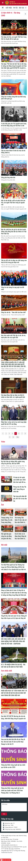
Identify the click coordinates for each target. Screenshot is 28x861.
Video (3, 441)
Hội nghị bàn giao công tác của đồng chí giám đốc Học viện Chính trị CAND (7, 537)
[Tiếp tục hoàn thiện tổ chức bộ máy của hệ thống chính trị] (14, 141)
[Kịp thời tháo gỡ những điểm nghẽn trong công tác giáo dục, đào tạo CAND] (14, 452)
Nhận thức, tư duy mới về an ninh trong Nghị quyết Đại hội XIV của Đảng (13, 423)
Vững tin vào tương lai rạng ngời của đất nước (12, 288)
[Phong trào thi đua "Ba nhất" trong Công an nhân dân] (6, 489)
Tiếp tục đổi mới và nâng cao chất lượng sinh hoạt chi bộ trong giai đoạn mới (14, 261)
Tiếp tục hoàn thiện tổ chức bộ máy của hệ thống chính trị (13, 151)
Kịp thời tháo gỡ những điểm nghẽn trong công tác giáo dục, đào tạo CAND (13, 462)
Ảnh (2, 504)
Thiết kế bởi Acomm (6, 852)
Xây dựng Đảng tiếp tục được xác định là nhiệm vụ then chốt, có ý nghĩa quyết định (13, 396)
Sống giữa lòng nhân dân (8, 177)
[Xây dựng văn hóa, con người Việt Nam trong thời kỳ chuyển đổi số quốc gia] (14, 27)
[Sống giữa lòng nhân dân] (14, 168)
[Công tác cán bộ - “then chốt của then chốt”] (14, 303)
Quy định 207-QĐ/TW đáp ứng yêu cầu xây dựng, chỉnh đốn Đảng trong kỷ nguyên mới (13, 717)
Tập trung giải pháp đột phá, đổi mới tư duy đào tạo (20, 498)
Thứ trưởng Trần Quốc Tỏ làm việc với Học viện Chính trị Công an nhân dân (21, 521)
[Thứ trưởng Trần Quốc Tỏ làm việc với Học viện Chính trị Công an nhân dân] (21, 512)
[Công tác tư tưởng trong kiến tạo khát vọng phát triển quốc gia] (14, 87)
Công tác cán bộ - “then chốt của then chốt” (13, 312)
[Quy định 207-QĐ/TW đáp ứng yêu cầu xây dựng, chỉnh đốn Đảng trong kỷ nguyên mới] (14, 706)
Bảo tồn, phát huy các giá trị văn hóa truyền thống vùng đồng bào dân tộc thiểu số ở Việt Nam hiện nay (13, 231)
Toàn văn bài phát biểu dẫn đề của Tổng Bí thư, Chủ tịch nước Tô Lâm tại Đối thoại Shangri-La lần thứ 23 (13, 741)
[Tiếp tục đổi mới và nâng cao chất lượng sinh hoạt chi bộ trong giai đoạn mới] (14, 251)
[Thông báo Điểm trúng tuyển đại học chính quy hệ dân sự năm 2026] (14, 755)
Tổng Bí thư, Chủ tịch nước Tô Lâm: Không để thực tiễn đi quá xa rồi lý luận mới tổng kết (14, 617)
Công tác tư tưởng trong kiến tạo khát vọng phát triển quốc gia (13, 97)
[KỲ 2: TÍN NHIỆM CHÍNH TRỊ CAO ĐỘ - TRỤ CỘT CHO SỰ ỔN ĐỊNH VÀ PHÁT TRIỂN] (14, 655)
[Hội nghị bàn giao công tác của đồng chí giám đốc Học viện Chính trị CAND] (7, 528)
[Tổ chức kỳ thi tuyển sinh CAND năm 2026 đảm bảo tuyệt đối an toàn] (6, 479)
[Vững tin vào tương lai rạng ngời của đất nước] (14, 278)
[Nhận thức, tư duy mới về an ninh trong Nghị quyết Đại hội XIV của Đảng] (14, 412)
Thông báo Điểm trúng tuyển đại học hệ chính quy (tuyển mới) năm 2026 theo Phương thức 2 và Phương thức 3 (12, 790)
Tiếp (17, 437)
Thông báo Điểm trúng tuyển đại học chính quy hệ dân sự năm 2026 (13, 766)
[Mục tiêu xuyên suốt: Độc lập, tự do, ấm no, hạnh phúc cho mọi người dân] (14, 326)
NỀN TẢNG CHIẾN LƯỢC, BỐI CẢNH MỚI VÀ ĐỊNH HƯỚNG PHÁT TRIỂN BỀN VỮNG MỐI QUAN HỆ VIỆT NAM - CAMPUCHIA (13, 641)
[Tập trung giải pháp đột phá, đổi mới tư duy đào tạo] (6, 498)
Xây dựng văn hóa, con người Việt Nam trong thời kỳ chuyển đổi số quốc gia (13, 38)
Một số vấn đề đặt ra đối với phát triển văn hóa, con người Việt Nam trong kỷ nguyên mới (13, 202)
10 (13, 437)
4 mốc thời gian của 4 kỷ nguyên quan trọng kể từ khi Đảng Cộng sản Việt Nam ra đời (13, 124)
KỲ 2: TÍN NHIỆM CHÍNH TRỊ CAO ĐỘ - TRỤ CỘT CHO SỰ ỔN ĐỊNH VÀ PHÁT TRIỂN (13, 665)
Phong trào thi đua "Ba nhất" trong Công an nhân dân (19, 489)
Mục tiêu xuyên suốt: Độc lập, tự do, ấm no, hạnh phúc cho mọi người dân (13, 336)
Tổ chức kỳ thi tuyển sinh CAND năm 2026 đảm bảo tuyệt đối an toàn (19, 481)
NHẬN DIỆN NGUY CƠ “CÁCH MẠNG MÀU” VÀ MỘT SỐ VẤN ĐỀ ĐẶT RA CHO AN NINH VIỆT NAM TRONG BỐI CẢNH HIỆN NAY (14, 692)
